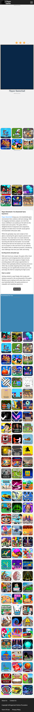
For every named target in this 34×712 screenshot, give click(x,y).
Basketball (17, 289)
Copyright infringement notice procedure (14, 705)
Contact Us (13, 701)
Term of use (6, 710)
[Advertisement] (17, 23)
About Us (4, 701)
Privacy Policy (16, 710)
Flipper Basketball (7, 217)
